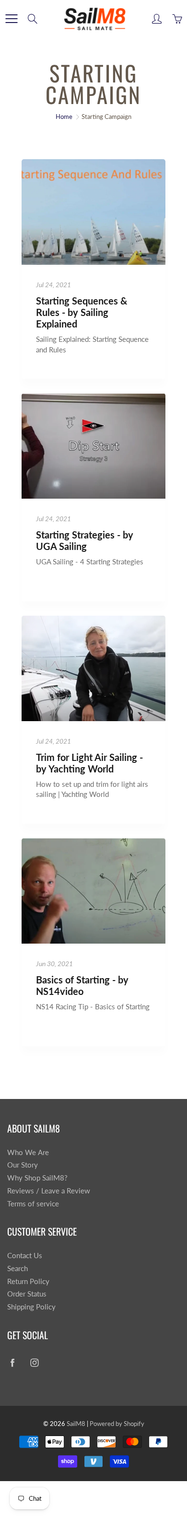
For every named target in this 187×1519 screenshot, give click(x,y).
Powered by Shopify (117, 1423)
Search (17, 1268)
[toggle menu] (11, 19)
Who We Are (28, 1152)
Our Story (22, 1165)
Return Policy (28, 1281)
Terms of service (33, 1204)
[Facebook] (12, 1363)
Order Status (27, 1294)
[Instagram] (34, 1363)
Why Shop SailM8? (37, 1178)
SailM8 (76, 1423)
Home (64, 116)
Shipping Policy (31, 1307)
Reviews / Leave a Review (48, 1191)
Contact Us (24, 1255)
